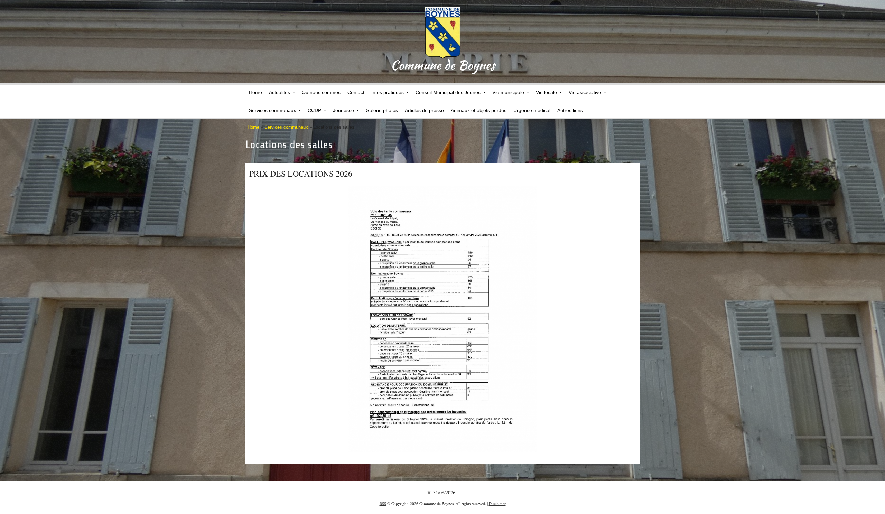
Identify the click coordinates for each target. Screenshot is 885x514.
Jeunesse (343, 110)
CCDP (314, 110)
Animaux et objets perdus (478, 110)
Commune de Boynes (443, 65)
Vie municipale (508, 92)
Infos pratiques (387, 92)
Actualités (279, 92)
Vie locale (546, 92)
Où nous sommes (321, 92)
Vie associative (585, 92)
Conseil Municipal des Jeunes (448, 92)
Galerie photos (382, 110)
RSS (383, 503)
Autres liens (570, 110)
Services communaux (272, 110)
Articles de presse (424, 110)
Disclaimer (497, 503)
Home (255, 92)
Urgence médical (531, 110)
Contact (355, 92)
